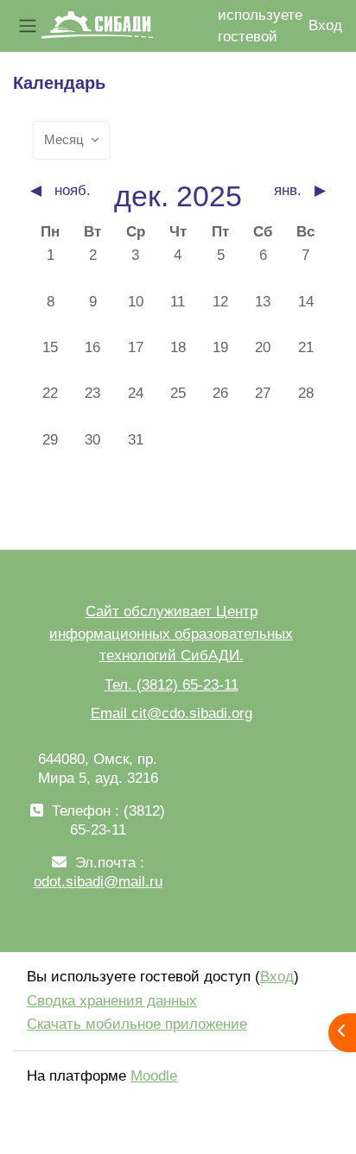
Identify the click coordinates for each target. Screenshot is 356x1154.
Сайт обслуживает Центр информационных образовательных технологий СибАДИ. (171, 633)
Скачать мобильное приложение (137, 1024)
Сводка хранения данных (112, 1001)
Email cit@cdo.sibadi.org (171, 713)
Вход (325, 25)
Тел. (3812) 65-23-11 (171, 685)
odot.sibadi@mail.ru (98, 881)
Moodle (153, 1076)
